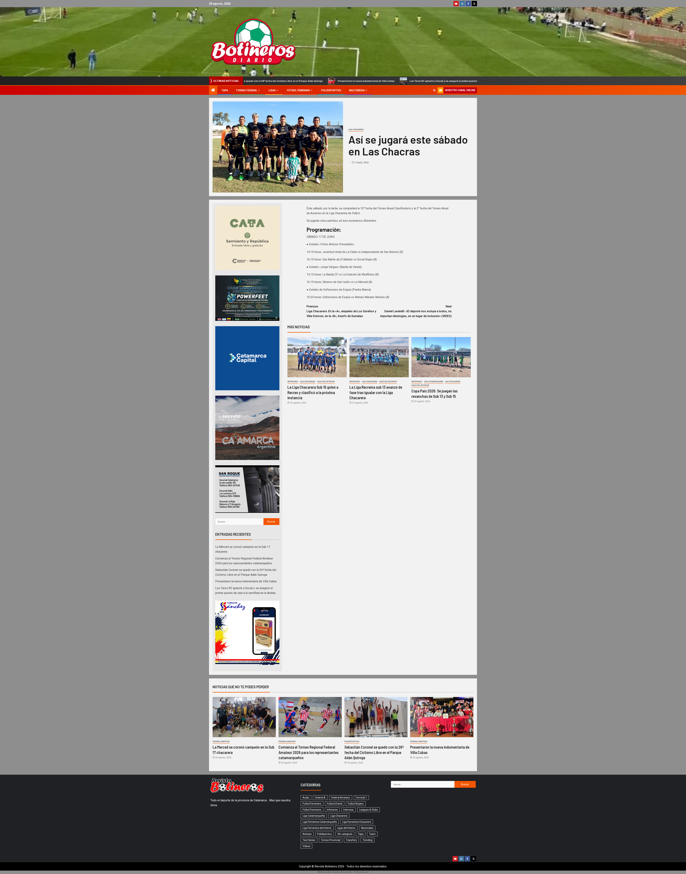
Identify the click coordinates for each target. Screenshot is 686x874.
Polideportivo (331, 90)
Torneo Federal (246, 90)
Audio (306, 797)
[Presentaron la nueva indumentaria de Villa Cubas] (441, 717)
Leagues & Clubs (368, 809)
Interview (348, 809)
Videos (306, 846)
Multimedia (357, 90)
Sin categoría (344, 834)
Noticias (307, 834)
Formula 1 (361, 797)
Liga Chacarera (356, 130)
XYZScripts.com (361, 872)
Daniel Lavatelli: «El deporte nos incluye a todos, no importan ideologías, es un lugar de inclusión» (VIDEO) (416, 311)
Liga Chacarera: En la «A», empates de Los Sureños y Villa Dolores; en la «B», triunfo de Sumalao (341, 311)
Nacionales (367, 827)
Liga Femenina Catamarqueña (320, 821)
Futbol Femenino (312, 803)
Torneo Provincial (330, 840)
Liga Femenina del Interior (317, 827)
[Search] (434, 90)
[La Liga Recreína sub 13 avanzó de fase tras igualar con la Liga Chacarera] (379, 357)
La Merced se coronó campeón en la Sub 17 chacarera (444, 80)
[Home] (213, 90)
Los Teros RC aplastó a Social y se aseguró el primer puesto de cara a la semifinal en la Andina (345, 80)
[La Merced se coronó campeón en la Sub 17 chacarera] (244, 717)
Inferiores (292, 382)
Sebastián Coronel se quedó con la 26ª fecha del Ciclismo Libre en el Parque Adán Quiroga (374, 752)
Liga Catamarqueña (433, 382)
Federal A (320, 797)
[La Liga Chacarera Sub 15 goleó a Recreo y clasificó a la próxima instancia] (317, 357)
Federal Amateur (221, 742)
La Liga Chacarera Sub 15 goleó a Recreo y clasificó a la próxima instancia (312, 392)
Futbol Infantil (334, 803)
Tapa (225, 90)
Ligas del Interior (326, 382)
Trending (367, 840)
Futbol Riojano (356, 803)
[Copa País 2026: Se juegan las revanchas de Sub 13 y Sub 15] (441, 357)
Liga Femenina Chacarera (356, 821)
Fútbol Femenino (298, 90)
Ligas (272, 90)
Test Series (309, 840)
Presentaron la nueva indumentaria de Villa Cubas (249, 80)
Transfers (351, 840)
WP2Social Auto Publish (328, 872)
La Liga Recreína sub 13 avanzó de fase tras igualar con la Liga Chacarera (375, 392)
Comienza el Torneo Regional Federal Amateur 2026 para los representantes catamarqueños (309, 752)
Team (372, 834)
